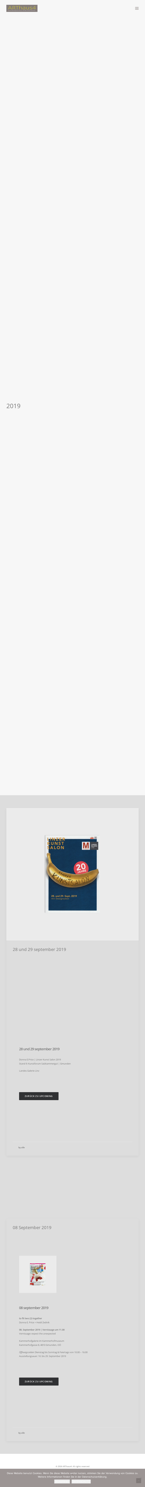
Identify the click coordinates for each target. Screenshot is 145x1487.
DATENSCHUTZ (81, 1481)
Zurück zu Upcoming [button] (39, 1096)
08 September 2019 (32, 1227)
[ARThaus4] (72, 8)
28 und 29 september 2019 (39, 949)
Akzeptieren (62, 1481)
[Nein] (140, 1478)
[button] (137, 8)
